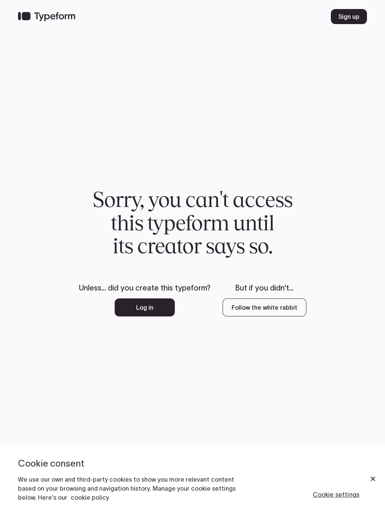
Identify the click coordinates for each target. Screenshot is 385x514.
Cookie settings (336, 494)
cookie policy (90, 497)
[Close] (373, 479)
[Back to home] (46, 16)
